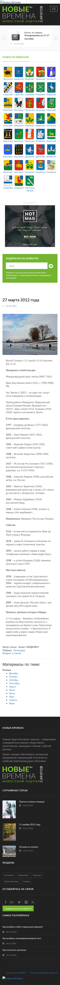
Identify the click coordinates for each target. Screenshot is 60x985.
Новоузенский (19, 125)
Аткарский (8, 187)
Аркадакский (19, 187)
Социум (26, 881)
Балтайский (19, 172)
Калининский (40, 140)
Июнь (12, 693)
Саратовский (19, 94)
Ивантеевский (51, 140)
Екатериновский (19, 156)
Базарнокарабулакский (51, 172)
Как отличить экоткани (14, 950)
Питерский (29, 109)
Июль (12, 689)
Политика (9, 875)
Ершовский (8, 156)
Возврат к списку (11, 653)
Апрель (13, 699)
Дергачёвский (40, 156)
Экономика (23, 875)
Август (12, 686)
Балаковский (40, 172)
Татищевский (51, 78)
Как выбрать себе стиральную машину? (22, 927)
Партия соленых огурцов (31, 802)
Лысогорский (51, 125)
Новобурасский (29, 125)
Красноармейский (29, 140)
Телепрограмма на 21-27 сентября (36, 37)
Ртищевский (40, 94)
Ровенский (8, 109)
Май (11, 696)
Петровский (40, 109)
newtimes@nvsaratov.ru (47, 973)
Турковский (40, 78)
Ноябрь (13, 676)
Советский (8, 94)
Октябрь (13, 679)
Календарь (19, 650)
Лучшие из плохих (28, 847)
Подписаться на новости (18, 908)
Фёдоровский (29, 78)
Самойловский (29, 94)
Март (12, 703)
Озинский (8, 125)
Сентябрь (14, 683)
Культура (37, 875)
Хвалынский (19, 78)
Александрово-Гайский (29, 189)
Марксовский (40, 125)
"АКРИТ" (22, 973)
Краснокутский (19, 140)
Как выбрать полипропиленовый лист (21, 938)
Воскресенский (51, 156)
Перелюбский (51, 109)
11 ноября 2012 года (29, 825)
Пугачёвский (19, 109)
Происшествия (11, 881)
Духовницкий (29, 156)
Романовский (51, 94)
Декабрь (13, 673)
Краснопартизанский (8, 140)
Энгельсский (8, 78)
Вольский (8, 172)
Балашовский (29, 172)
